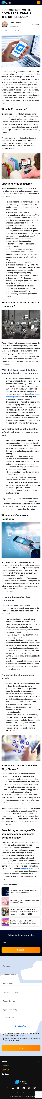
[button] (21, 991)
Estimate (5, 1070)
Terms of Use (21, 1093)
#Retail (17, 31)
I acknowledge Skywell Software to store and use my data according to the (22, 1034)
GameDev (6, 1066)
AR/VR (4, 1061)
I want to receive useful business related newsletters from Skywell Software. (22, 1039)
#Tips (6, 31)
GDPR (22, 1035)
